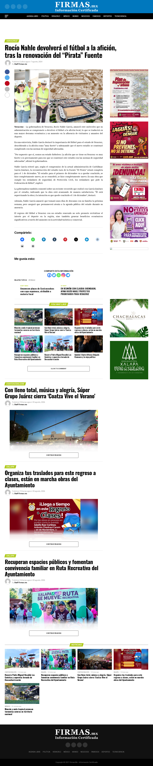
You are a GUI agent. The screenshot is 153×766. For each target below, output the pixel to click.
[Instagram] (63, 275)
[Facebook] (49, 275)
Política (45, 16)
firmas (32, 280)
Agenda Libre (32, 16)
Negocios (85, 16)
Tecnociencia (120, 16)
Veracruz (56, 16)
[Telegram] (68, 275)
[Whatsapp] (59, 275)
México (66, 16)
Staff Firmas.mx (20, 64)
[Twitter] (54, 275)
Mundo (76, 16)
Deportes (107, 16)
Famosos (97, 16)
